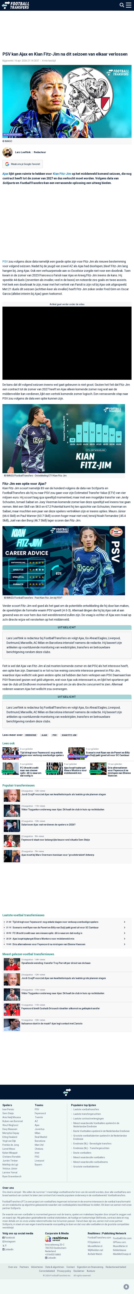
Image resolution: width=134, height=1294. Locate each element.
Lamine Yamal (9, 1172)
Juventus (39, 1129)
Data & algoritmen (54, 1267)
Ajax (5, 173)
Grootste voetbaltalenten (86, 1166)
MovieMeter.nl (95, 1246)
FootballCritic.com (122, 1238)
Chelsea (39, 1149)
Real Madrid (41, 1137)
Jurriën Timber (10, 1160)
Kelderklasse (119, 1250)
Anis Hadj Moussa (11, 1117)
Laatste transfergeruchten (87, 1114)
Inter (37, 1152)
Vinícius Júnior (9, 1168)
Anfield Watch (95, 1254)
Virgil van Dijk (9, 1141)
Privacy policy (64, 1271)
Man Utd (39, 1145)
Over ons (12, 1267)
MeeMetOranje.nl (122, 1254)
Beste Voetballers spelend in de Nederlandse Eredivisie (101, 1131)
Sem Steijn (8, 1113)
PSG (37, 1156)
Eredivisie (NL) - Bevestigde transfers (92, 1143)
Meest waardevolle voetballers (89, 1157)
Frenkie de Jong (10, 1145)
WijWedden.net (95, 1250)
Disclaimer (79, 1271)
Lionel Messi (9, 1149)
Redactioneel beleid (116, 1267)
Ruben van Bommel (12, 1121)
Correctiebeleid (47, 1271)
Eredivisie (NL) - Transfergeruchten (91, 1148)
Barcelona (40, 1141)
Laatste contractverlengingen (88, 1118)
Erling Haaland (9, 1137)
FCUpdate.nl (94, 1242)
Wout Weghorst (10, 1125)
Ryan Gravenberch (11, 1176)
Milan (37, 1133)
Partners (24, 1267)
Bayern (38, 1164)
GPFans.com (119, 1242)
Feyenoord (40, 1113)
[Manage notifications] (126, 1286)
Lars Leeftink (23, 152)
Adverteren (37, 1267)
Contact (71, 1267)
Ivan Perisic (8, 1109)
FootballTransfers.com (99, 1237)
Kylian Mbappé (10, 1152)
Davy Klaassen (10, 1129)
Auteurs (91, 1271)
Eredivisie (30, 735)
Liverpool (39, 1160)
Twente (39, 1117)
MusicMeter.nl (120, 1246)
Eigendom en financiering (90, 1267)
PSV (5, 261)
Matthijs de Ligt (10, 1164)
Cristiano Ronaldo (11, 1156)
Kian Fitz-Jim (62, 173)
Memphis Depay (10, 1133)
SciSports (16, 1208)
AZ (36, 1121)
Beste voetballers (82, 1152)
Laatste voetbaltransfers (86, 1109)
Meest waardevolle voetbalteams (90, 1162)
